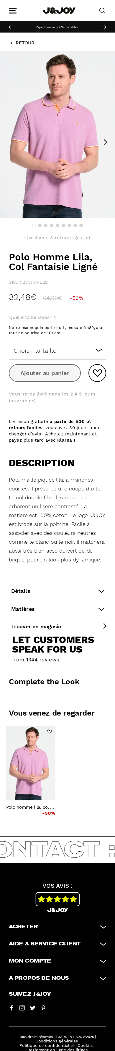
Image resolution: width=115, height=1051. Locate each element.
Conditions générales (56, 1041)
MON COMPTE (30, 961)
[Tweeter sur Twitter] (32, 1007)
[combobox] (57, 350)
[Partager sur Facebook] (11, 1007)
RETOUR (25, 43)
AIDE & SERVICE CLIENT (45, 944)
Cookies (85, 1045)
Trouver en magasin (36, 626)
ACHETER (23, 926)
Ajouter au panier (44, 373)
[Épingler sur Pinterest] (43, 1007)
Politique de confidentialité (47, 1045)
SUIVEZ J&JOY (30, 994)
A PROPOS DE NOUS (39, 978)
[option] (57, 26)
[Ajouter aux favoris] (97, 373)
